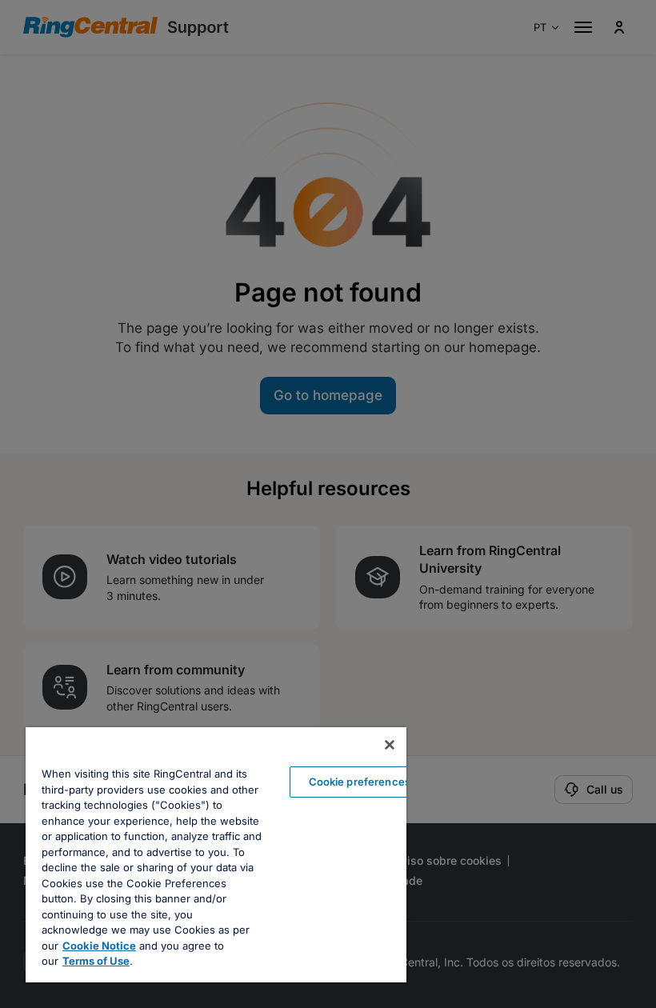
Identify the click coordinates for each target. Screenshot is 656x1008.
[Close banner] (389, 745)
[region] (216, 854)
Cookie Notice (99, 945)
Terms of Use (96, 960)
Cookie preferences (359, 781)
